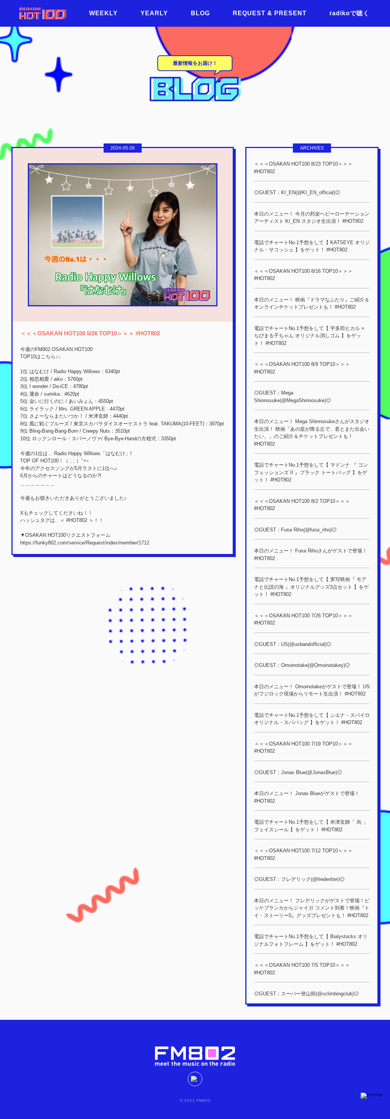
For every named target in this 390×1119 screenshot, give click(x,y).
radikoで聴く (349, 13)
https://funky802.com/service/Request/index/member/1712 (84, 543)
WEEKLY (103, 13)
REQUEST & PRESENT (270, 13)
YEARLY (154, 13)
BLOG (200, 13)
